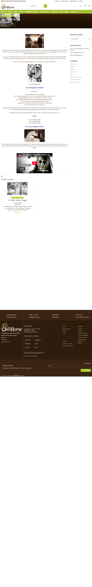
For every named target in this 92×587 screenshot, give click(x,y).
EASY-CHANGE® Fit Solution (77, 52)
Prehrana (72, 74)
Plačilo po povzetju (67, 343)
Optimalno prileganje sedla (76, 55)
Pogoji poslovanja (82, 337)
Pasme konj (73, 71)
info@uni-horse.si (5, 342)
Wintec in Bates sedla (75, 79)
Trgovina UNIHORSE (83, 335)
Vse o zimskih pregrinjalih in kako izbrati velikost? (79, 49)
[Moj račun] (80, 6)
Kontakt (80, 331)
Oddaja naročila (67, 328)
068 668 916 (4, 339)
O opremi (72, 69)
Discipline (72, 66)
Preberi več (17, 212)
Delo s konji (73, 64)
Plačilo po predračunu (68, 345)
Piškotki (80, 343)
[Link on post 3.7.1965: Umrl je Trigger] (17, 188)
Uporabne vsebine (82, 333)
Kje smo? (80, 328)
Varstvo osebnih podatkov (82, 340)
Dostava (65, 331)
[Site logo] (7, 6)
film (2, 176)
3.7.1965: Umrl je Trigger (17, 200)
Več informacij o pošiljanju (30, 356)
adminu (8, 22)
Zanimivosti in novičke (7, 15)
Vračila (64, 333)
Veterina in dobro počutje (76, 77)
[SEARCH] (45, 6)
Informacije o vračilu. (34, 317)
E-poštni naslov (87, 363)
